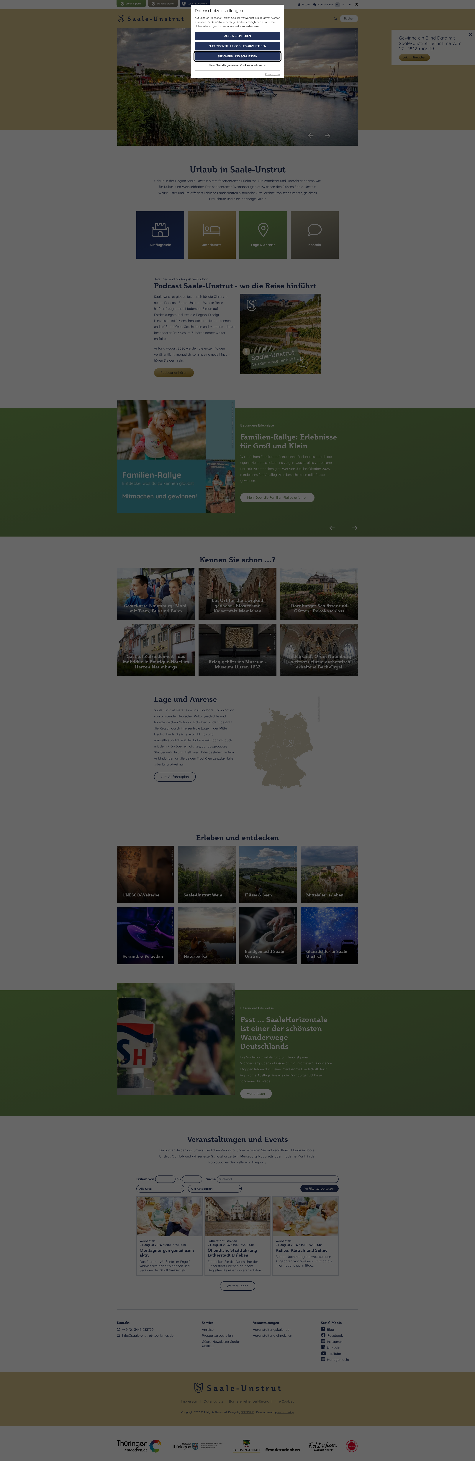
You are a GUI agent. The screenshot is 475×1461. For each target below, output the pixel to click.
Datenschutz (272, 74)
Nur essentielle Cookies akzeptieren (237, 46)
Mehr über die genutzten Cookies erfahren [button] (235, 65)
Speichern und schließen (237, 56)
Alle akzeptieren (237, 36)
